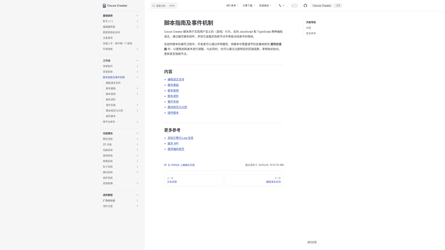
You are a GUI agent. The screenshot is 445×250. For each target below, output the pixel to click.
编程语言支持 (176, 79)
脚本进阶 (173, 96)
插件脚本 (173, 112)
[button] (121, 15)
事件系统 (173, 101)
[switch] (294, 5)
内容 (308, 27)
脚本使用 (173, 90)
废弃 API (173, 143)
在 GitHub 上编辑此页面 (181, 164)
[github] (305, 5)
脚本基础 (173, 85)
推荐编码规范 (176, 149)
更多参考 (311, 33)
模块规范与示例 (177, 107)
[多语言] (282, 5)
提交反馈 (312, 242)
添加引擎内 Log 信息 (180, 138)
